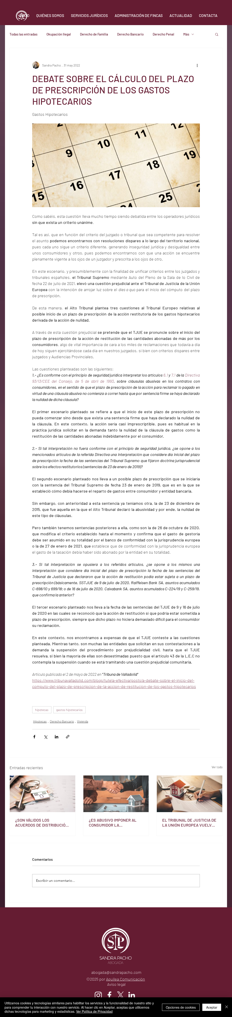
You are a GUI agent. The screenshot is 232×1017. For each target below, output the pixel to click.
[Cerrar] (226, 1007)
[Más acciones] (197, 65)
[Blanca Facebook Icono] (109, 995)
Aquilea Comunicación (125, 979)
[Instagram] (98, 995)
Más (186, 34)
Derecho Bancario (130, 34)
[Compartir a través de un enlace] (67, 737)
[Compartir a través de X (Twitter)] (45, 737)
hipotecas (41, 710)
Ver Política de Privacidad (94, 1011)
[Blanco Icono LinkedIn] (131, 995)
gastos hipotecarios (69, 710)
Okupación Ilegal (58, 34)
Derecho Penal (163, 34)
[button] (217, 34)
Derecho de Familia (94, 34)
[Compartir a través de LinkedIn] (56, 737)
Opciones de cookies (181, 1007)
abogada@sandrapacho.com (116, 972)
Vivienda (82, 721)
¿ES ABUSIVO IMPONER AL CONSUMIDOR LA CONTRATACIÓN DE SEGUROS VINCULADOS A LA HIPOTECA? (115, 822)
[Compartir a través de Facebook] (34, 737)
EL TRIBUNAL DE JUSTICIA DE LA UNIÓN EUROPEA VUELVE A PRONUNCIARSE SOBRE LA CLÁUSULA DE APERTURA (189, 822)
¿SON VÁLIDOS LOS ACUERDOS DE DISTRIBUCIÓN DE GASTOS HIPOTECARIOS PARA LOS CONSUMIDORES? (41, 822)
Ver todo (217, 767)
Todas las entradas (23, 34)
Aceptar (211, 1007)
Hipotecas (40, 721)
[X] (120, 995)
